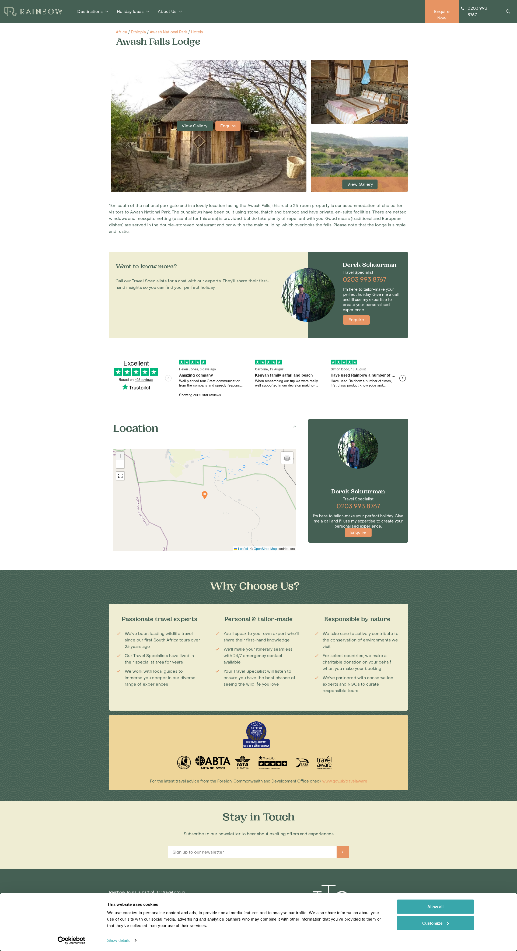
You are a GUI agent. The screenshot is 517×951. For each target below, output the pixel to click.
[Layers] (287, 458)
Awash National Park (168, 32)
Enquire (228, 126)
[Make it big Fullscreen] (120, 476)
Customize (432, 923)
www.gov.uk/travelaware (344, 781)
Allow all (435, 906)
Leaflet (242, 548)
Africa (121, 32)
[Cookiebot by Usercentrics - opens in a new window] (71, 940)
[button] (204, 495)
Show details (118, 940)
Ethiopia (138, 32)
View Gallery (195, 126)
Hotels (197, 32)
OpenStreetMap (265, 548)
